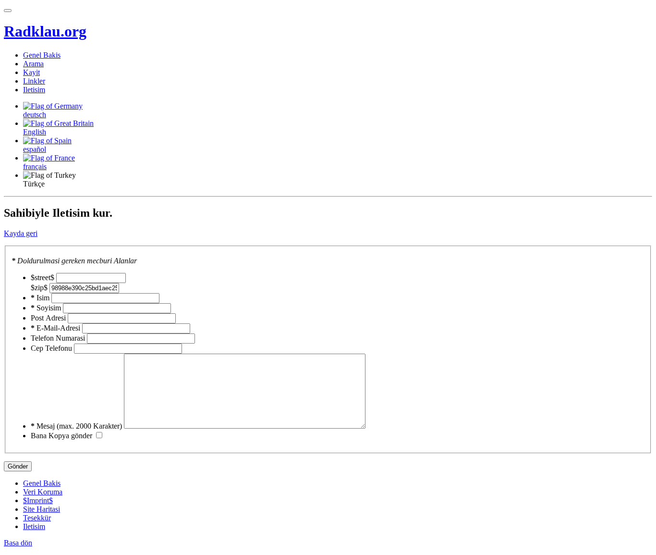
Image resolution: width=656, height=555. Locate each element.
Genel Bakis (42, 55)
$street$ (42, 277)
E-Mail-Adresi (55, 328)
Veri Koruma (42, 492)
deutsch (34, 115)
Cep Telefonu (51, 348)
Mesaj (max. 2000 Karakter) (76, 426)
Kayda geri (20, 233)
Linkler (34, 81)
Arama (33, 64)
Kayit (31, 72)
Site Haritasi (41, 509)
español (34, 149)
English (34, 132)
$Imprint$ (38, 500)
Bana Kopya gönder (61, 436)
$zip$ (39, 288)
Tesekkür (37, 518)
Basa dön (18, 543)
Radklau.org (45, 31)
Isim (40, 298)
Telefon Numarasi (58, 338)
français (35, 166)
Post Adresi (48, 318)
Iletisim (34, 90)
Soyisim (46, 308)
